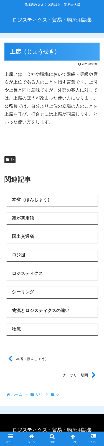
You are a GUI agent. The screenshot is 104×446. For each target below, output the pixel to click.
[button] (93, 435)
